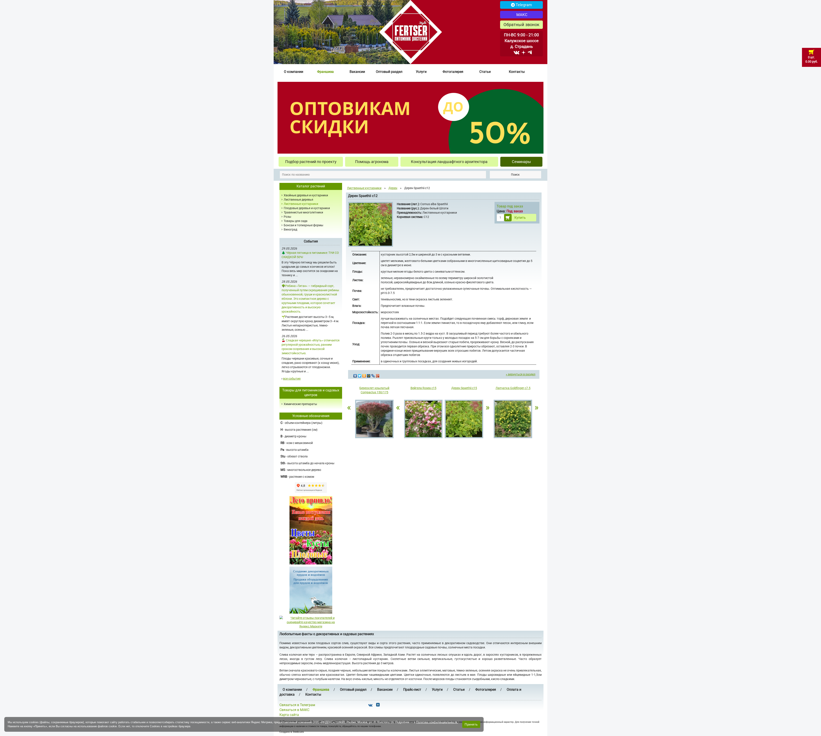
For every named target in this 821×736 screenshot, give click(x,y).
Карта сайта (289, 715)
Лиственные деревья (298, 199)
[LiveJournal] (373, 374)
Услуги (421, 72)
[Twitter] (359, 374)
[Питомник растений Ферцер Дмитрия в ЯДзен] (523, 52)
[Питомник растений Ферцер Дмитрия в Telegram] (530, 52)
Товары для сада (295, 221)
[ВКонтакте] (355, 374)
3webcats (298, 731)
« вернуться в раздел (520, 374)
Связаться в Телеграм (297, 705)
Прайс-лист (412, 690)
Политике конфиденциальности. (437, 722)
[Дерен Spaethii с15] (464, 419)
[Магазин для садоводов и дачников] (310, 590)
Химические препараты (300, 404)
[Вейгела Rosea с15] (423, 419)
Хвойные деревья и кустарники (306, 195)
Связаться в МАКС (294, 710)
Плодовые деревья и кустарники (307, 208)
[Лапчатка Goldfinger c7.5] (513, 419)
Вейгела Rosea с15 (423, 388)
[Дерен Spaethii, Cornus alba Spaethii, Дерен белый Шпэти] (371, 224)
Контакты (517, 72)
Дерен (392, 188)
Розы (287, 216)
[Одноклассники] (364, 374)
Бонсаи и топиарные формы (303, 225)
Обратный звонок (521, 24)
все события (292, 378)
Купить (520, 218)
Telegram (523, 5)
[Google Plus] (377, 374)
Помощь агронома (371, 161)
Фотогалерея (453, 72)
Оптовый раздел (389, 72)
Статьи (485, 72)
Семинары (521, 161)
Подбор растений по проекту (311, 161)
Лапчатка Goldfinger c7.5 (513, 388)
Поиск (515, 174)
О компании (293, 72)
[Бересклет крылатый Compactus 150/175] (374, 419)
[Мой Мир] (368, 374)
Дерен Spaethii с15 (464, 388)
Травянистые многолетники (303, 212)
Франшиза (325, 72)
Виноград (290, 229)
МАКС (521, 14)
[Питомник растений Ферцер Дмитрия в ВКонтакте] (516, 52)
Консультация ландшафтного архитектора (449, 161)
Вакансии (357, 72)
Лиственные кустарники (301, 204)
